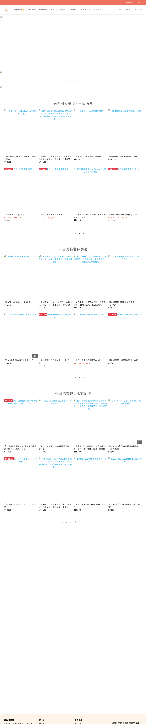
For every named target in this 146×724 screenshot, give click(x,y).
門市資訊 (43, 9)
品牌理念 (73, 9)
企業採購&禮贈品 (58, 9)
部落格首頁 (85, 9)
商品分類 (32, 9)
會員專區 (98, 9)
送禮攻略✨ (19, 9)
